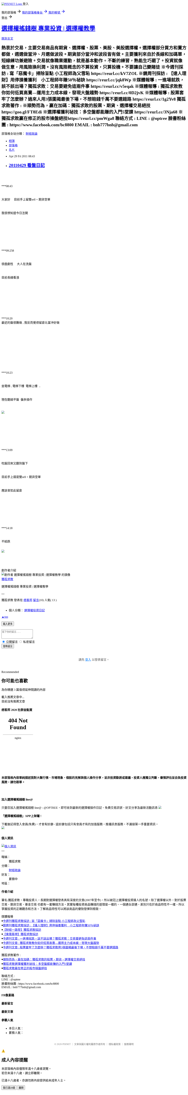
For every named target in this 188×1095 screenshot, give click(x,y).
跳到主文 (7, 38)
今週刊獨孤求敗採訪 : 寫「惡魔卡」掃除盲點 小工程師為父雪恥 (44, 921)
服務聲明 (129, 1044)
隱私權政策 (115, 1044)
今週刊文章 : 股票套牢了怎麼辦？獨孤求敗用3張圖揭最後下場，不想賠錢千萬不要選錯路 (60, 947)
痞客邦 (28, 600)
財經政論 (31, 133)
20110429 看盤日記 (27, 165)
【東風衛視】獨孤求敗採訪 (20, 934)
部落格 (13, 145)
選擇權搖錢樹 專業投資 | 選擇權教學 (48, 28)
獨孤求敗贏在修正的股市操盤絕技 (25, 968)
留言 (36, 600)
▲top (4, 616)
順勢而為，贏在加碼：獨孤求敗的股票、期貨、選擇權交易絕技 (44, 959)
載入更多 (7, 624)
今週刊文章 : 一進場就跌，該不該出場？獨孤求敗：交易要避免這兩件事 (49, 938)
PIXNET (66, 1044)
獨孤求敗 (7, 579)
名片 (12, 149)
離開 (21, 1087)
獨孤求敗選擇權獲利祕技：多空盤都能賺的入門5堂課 (37, 963)
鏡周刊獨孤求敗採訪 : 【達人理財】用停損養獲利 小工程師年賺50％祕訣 (51, 925)
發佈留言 (7, 646)
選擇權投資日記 (34, 610)
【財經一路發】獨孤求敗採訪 (22, 929)
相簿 (12, 141)
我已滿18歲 (9, 1087)
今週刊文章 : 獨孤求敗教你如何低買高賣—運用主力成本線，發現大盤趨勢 (51, 943)
